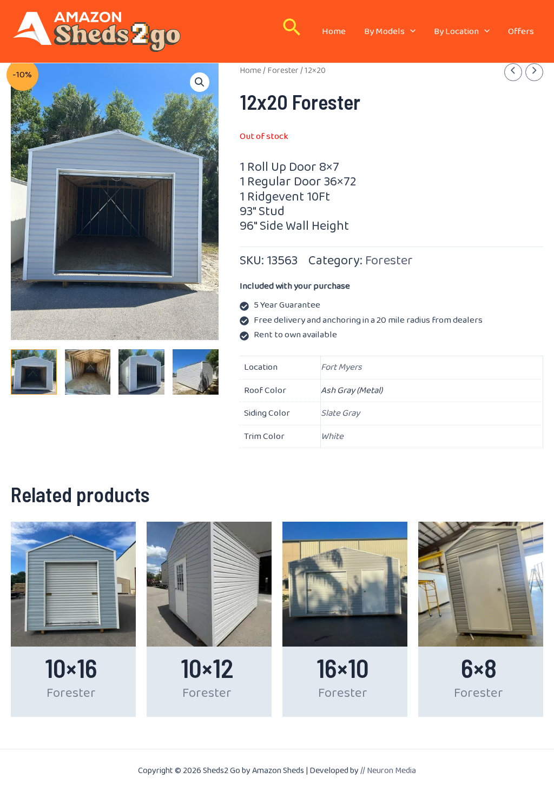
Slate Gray (340, 413)
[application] (410, 32)
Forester (283, 70)
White (332, 436)
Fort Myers (341, 367)
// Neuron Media (388, 770)
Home (250, 70)
